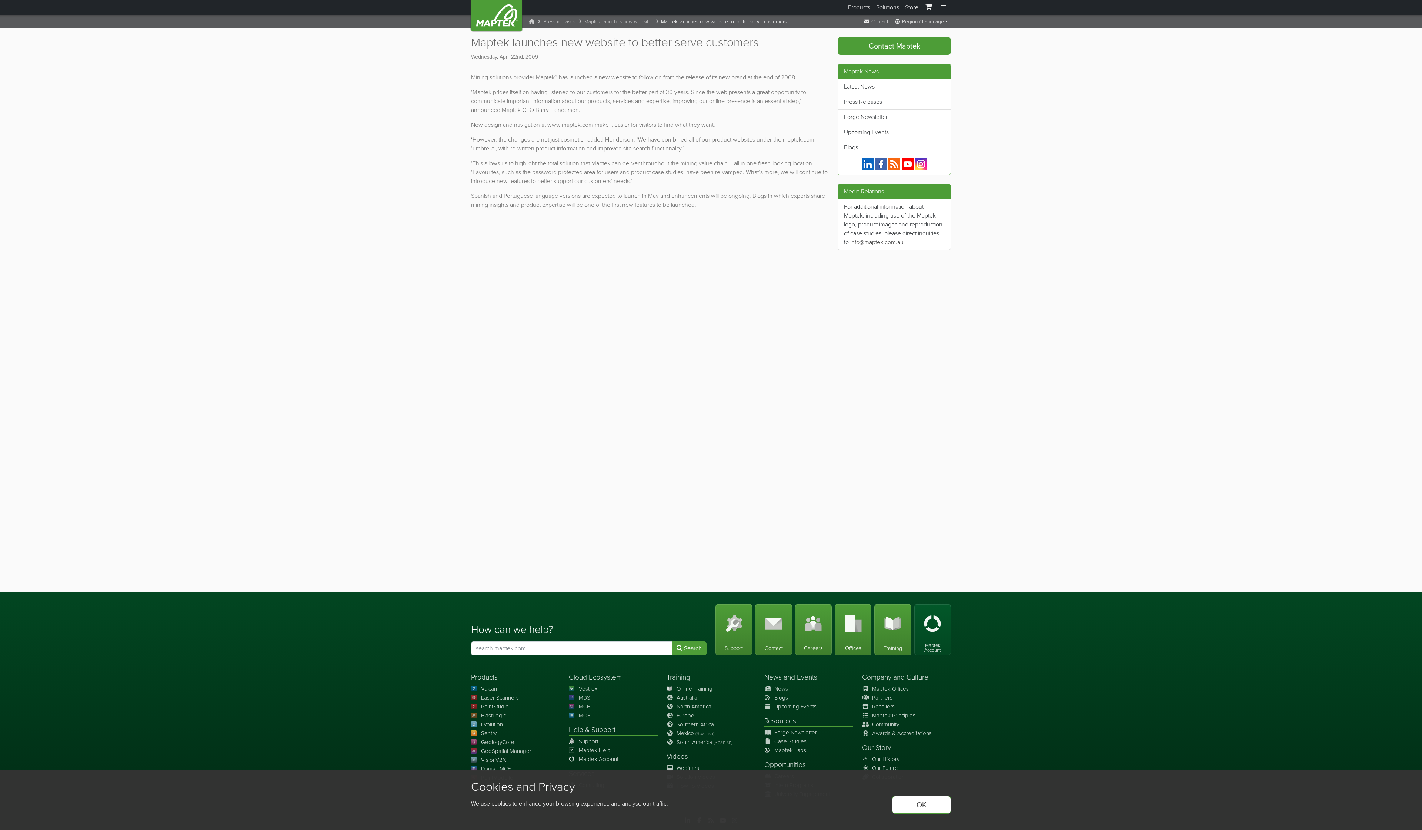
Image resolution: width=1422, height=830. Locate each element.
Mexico (695, 733)
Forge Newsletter (866, 117)
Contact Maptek (894, 46)
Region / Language (922, 21)
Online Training (694, 689)
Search (692, 648)
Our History (885, 759)
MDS (584, 698)
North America (694, 707)
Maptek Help (595, 750)
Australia (687, 698)
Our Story (876, 747)
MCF (584, 707)
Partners (882, 698)
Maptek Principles (893, 715)
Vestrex (588, 689)
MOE (584, 715)
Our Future (885, 768)
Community (885, 724)
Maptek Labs (790, 750)
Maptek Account (598, 759)
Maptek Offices (890, 689)
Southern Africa (695, 724)
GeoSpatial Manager (506, 751)
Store (911, 7)
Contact (879, 21)
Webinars (688, 768)
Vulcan (489, 689)
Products (859, 7)
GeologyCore (497, 742)
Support (588, 741)
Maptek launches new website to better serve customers (619, 21)
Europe (685, 715)
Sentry (489, 733)
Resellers (883, 707)
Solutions (887, 7)
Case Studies (790, 741)
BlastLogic (493, 715)
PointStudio (495, 707)
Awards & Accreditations (902, 733)
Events (807, 677)
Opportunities (785, 764)
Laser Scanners (500, 698)
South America (704, 742)
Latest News (859, 86)
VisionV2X (493, 760)
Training (678, 677)
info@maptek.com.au (877, 242)
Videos (677, 756)
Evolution (492, 724)
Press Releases (863, 101)
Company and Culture (895, 677)
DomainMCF (496, 769)
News (773, 677)
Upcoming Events (866, 132)
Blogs (851, 147)
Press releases (559, 21)
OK (922, 804)
